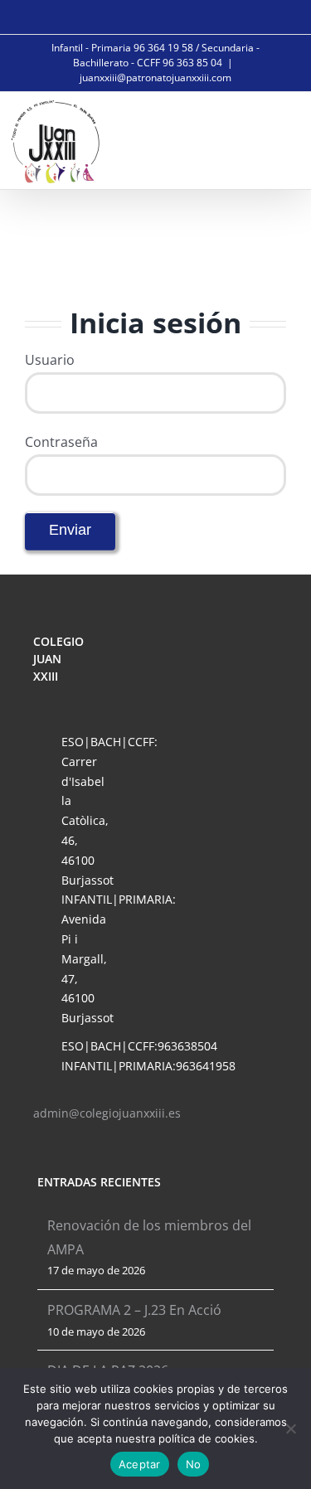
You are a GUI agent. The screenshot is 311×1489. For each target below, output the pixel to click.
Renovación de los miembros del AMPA (149, 1237)
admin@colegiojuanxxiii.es (107, 1113)
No (194, 1464)
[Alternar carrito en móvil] (241, 139)
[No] (290, 1428)
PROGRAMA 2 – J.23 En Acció (134, 1310)
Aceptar (140, 1464)
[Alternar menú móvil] (279, 139)
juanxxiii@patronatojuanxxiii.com (155, 77)
